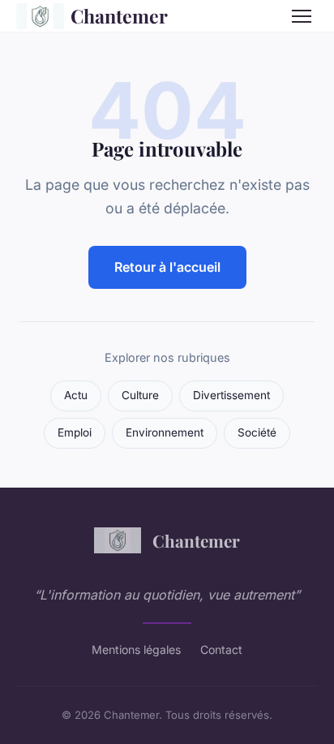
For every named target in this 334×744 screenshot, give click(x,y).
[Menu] (301, 16)
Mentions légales (136, 649)
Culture (140, 395)
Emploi (75, 432)
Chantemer (119, 15)
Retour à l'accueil (167, 267)
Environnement (164, 432)
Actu (76, 395)
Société (257, 432)
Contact (221, 649)
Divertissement (231, 395)
